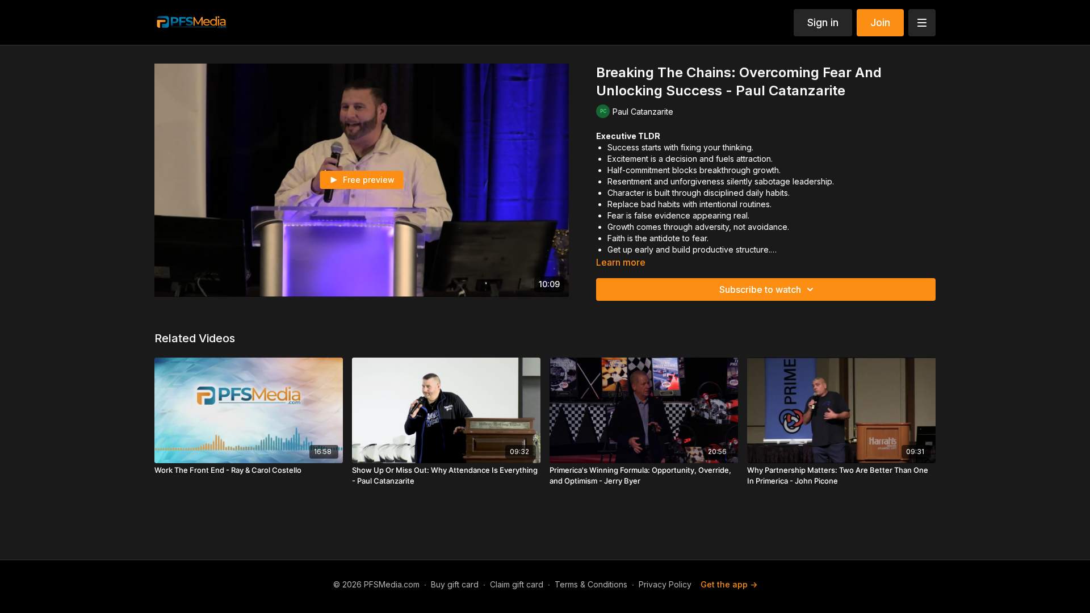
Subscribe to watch (760, 289)
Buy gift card (455, 584)
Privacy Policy (665, 584)
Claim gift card (516, 584)
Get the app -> (729, 584)
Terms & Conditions (591, 584)
